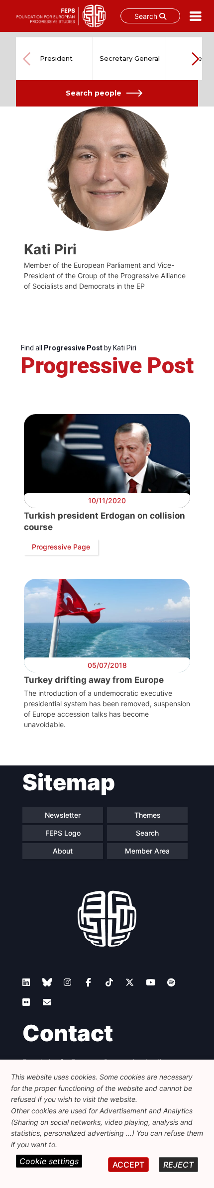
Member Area (147, 851)
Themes (147, 815)
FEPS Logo (63, 833)
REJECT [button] (178, 1165)
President (56, 58)
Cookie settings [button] (49, 1161)
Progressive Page (61, 546)
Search (146, 16)
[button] (195, 58)
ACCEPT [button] (128, 1165)
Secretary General (130, 58)
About (63, 851)
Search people (93, 93)
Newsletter (63, 815)
